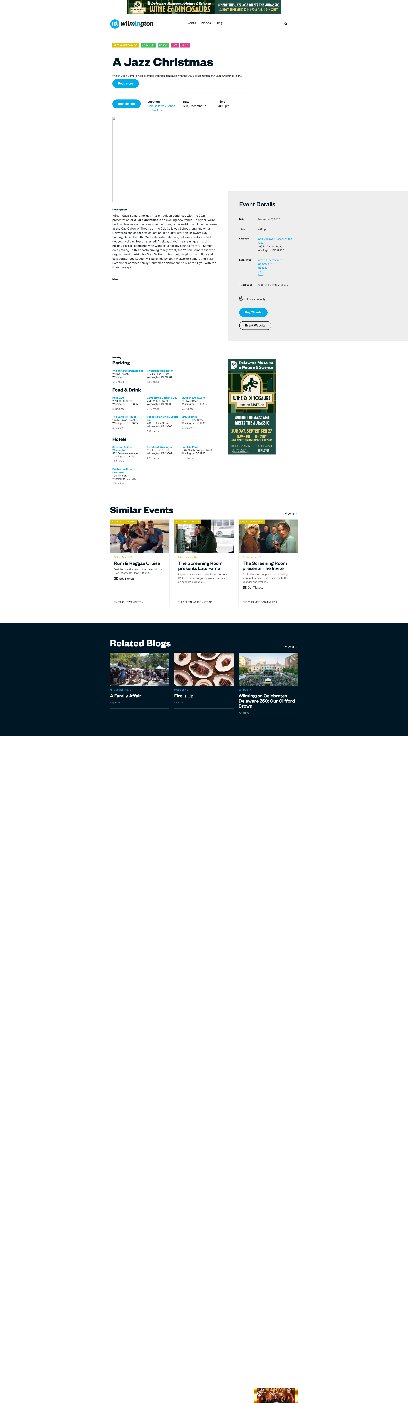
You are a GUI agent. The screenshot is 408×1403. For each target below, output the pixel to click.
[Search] (286, 23)
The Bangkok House (124, 416)
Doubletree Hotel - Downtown (123, 471)
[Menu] (295, 23)
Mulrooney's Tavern (193, 397)
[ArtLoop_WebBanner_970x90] (204, 7)
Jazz (261, 271)
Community (265, 263)
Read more (125, 83)
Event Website (255, 325)
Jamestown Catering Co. (162, 397)
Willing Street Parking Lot (127, 370)
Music (261, 275)
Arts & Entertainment (270, 260)
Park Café (118, 397)
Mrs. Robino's (190, 416)
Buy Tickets (126, 103)
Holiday (262, 267)
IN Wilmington (131, 24)
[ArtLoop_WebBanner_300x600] (252, 406)
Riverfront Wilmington (160, 370)
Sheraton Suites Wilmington (122, 449)
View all (290, 513)
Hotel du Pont (190, 447)
